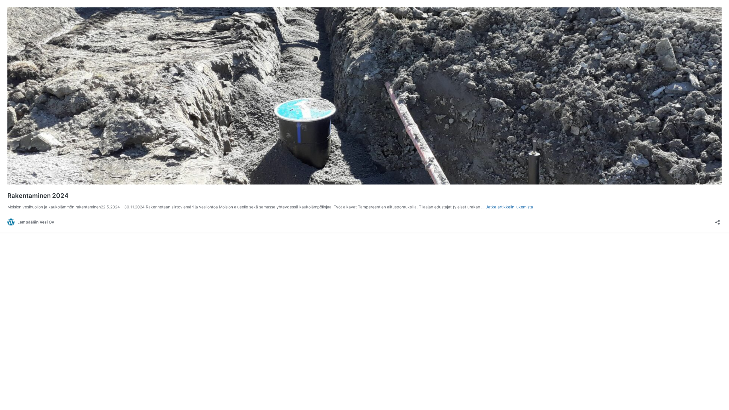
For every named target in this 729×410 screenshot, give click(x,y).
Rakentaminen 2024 (38, 195)
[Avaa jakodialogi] (718, 220)
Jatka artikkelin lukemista (509, 206)
